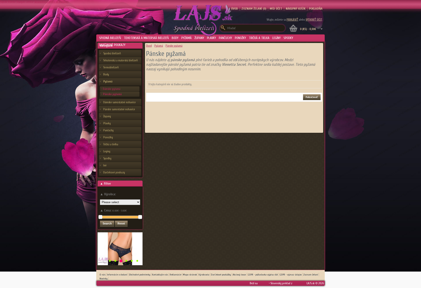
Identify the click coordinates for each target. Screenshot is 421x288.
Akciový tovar (239, 274)
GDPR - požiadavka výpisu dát (263, 274)
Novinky (104, 278)
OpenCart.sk (299, 283)
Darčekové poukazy (112, 45)
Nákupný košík (295, 9)
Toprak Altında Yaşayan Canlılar (17, 1)
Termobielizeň (111, 67)
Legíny (276, 38)
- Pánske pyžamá (111, 94)
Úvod (149, 45)
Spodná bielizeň (110, 38)
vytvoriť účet (314, 19)
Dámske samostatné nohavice (119, 102)
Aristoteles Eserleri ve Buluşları (51, 1)
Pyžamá (186, 38)
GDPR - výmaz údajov (291, 274)
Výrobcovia (203, 274)
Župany (199, 38)
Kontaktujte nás (160, 274)
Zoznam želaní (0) (253, 9)
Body (175, 38)
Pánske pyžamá (174, 45)
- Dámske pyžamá (110, 89)
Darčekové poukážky (221, 274)
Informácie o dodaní (117, 274)
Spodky (288, 38)
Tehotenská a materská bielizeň (146, 38)
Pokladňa (316, 9)
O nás (102, 274)
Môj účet (276, 9)
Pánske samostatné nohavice (119, 109)
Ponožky (240, 38)
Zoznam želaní (310, 274)
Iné (105, 165)
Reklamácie (175, 274)
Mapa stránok (190, 274)
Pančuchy (225, 38)
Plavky (211, 38)
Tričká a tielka (259, 38)
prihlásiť (292, 19)
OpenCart (263, 283)
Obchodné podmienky (139, 274)
